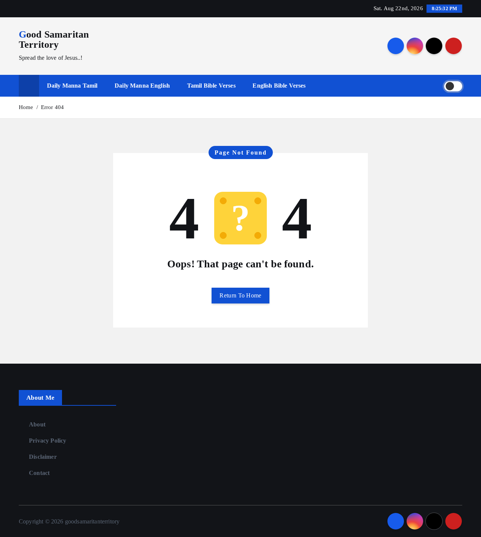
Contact (39, 473)
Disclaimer (43, 457)
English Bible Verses (279, 85)
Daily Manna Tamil (72, 85)
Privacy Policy (47, 440)
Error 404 (52, 107)
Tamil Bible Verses (211, 85)
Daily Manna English (142, 85)
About (37, 424)
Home (26, 107)
